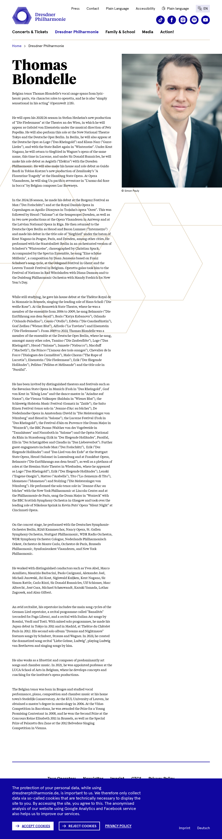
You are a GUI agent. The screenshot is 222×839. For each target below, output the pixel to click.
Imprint (184, 828)
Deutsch (203, 828)
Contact (93, 8)
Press (75, 8)
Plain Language (117, 8)
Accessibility (145, 8)
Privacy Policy (118, 826)
